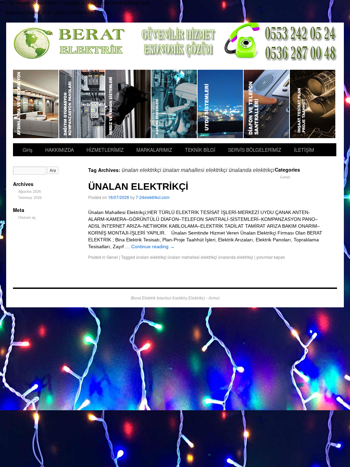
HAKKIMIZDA (59, 149)
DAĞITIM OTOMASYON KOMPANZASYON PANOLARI (82, 104)
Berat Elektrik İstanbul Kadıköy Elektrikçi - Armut (175, 298)
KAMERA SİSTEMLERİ (174, 104)
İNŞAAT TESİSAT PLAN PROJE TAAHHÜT (312, 104)
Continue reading (153, 246)
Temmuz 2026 (30, 198)
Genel (112, 257)
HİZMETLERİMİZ (105, 149)
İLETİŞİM (304, 149)
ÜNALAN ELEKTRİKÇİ (138, 186)
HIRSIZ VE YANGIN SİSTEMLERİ (128, 104)
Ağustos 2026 (29, 191)
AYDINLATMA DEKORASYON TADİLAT (36, 104)
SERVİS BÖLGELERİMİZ (254, 149)
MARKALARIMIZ (154, 149)
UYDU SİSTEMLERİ (221, 104)
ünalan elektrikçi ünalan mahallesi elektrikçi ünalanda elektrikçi (194, 257)
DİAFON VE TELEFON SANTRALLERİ (267, 104)
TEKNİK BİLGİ (200, 149)
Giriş (27, 149)
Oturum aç (27, 217)
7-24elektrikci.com (153, 197)
